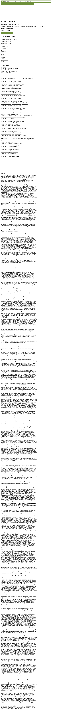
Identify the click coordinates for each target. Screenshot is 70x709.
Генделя (17, 309)
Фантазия (7, 30)
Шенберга (3, 530)
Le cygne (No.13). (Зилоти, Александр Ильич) (9, 68)
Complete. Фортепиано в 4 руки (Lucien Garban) (10, 114)
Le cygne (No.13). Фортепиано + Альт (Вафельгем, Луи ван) (12, 92)
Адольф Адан (25, 212)
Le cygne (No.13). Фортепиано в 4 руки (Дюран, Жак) (11, 122)
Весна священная (31, 394)
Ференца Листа (26, 341)
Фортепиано (4, 28)
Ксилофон (22, 26)
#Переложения (9, 33)
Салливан (12, 675)
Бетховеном (16, 498)
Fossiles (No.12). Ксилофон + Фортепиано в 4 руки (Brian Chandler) (13, 135)
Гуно (31, 497)
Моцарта (9, 423)
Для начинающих (22, 3)
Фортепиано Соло (5, 3)
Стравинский (24, 395)
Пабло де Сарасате (21, 515)
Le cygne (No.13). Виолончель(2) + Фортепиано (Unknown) (12, 99)
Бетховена (3, 197)
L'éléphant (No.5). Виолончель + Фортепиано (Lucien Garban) (12, 84)
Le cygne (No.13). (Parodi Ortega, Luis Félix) (9, 71)
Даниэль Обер (7, 206)
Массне (21, 305)
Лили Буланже (23, 567)
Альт (31, 26)
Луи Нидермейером (22, 253)
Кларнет (16, 26)
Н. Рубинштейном (24, 319)
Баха (18, 200)
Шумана (2, 257)
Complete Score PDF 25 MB (6, 41)
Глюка (19, 554)
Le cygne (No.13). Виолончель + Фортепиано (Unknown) (11, 77)
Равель (25, 478)
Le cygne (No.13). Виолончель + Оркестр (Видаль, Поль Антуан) (13, 112)
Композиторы (30, 3)
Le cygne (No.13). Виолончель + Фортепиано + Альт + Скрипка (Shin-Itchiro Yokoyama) (17, 78)
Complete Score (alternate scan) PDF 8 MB (9, 39)
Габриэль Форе (25, 257)
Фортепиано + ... (14, 3)
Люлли (22, 483)
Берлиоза (8, 277)
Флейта (11, 26)
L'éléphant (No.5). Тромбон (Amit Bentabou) (9, 129)
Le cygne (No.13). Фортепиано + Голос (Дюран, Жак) (11, 94)
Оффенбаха (14, 637)
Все (1, 50)
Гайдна (6, 423)
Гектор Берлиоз (8, 239)
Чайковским (30, 319)
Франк (11, 690)
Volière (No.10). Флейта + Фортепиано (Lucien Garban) (11, 88)
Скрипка (27, 26)
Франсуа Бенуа (8, 211)
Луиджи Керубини (27, 206)
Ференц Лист (13, 239)
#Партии (3, 33)
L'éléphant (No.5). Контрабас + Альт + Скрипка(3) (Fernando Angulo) (13, 128)
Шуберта (34, 559)
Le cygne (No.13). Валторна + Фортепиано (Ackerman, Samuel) (13, 108)
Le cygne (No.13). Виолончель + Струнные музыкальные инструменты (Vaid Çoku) (16, 115)
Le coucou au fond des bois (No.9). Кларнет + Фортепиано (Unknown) (14, 95)
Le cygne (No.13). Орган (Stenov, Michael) (9, 153)
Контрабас (43, 26)
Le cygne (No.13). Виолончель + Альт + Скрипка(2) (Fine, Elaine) (13, 121)
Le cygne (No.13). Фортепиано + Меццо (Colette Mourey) (11, 101)
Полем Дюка (23, 525)
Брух (19, 384)
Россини (28, 637)
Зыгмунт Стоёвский (17, 490)
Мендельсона (24, 637)
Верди (2, 555)
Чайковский (23, 384)
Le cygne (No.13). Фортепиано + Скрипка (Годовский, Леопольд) (13, 109)
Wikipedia (3, 173)
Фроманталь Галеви (10, 215)
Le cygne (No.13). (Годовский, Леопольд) (8, 74)
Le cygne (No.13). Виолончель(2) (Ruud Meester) (10, 149)
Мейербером (27, 541)
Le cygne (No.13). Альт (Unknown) (7, 118)
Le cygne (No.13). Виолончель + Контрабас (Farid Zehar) (11, 143)
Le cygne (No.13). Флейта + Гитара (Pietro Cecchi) (10, 125)
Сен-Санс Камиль (13, 24)
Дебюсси (22, 573)
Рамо (32, 422)
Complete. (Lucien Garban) (6, 72)
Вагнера (9, 257)
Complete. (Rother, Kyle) (5, 69)
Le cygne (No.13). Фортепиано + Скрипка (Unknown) (11, 81)
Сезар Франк (30, 212)
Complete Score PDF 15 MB (6, 43)
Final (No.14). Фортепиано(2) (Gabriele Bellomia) (10, 91)
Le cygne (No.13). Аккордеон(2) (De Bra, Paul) (9, 152)
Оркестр (10, 28)
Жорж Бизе (7, 213)
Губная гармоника (4, 60)
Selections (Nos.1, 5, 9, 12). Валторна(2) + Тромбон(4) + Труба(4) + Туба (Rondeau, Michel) (18, 138)
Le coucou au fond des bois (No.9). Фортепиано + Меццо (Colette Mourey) (14, 104)
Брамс (33, 689)
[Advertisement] (26, 13)
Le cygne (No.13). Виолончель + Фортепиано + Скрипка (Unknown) (13, 89)
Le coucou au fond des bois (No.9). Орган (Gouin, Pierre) (11, 134)
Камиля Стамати (21, 191)
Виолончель (36, 26)
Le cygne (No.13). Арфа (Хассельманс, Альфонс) (10, 156)
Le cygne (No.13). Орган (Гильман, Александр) (9, 124)
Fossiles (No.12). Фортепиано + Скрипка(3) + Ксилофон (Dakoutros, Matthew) (15, 102)
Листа (6, 257)
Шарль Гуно (30, 215)
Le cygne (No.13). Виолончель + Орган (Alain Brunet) (11, 147)
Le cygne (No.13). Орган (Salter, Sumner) (8, 142)
